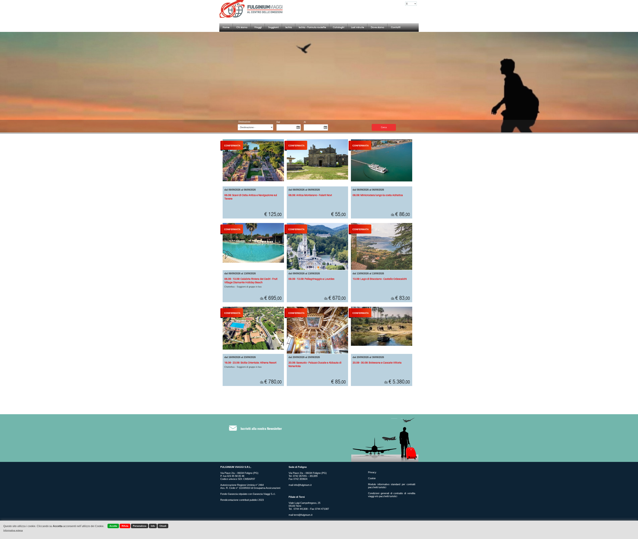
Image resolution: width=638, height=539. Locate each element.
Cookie (372, 478)
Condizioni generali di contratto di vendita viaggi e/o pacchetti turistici (391, 495)
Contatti (395, 27)
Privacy (372, 472)
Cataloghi (338, 27)
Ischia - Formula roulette (312, 27)
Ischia (288, 27)
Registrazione (395, 3)
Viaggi (258, 27)
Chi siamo (241, 27)
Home (226, 27)
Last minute (357, 27)
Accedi (381, 3)
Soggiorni (273, 27)
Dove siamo (377, 27)
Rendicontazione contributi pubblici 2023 (242, 499)
